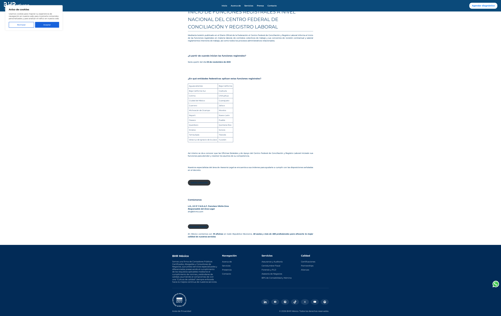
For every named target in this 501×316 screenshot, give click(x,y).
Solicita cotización (199, 182)
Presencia (227, 270)
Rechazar (21, 25)
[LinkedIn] (265, 302)
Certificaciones (308, 261)
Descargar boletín (198, 226)
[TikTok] (295, 302)
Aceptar (47, 25)
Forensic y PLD (269, 270)
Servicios (248, 6)
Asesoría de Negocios (272, 274)
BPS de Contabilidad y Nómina (277, 278)
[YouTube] (315, 302)
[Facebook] (275, 302)
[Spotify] (325, 302)
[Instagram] (285, 302)
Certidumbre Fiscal (271, 265)
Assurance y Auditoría (272, 261)
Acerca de (236, 6)
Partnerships (307, 265)
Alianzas (305, 270)
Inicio (224, 6)
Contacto (272, 6)
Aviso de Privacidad (181, 311)
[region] (34, 17)
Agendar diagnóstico (483, 5)
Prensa (260, 6)
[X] (305, 302)
